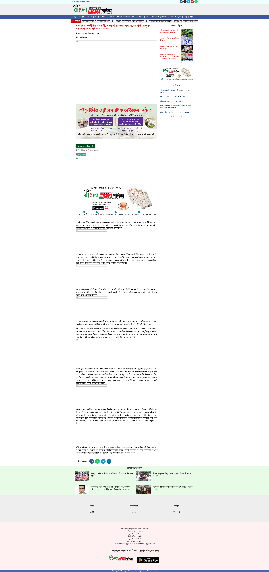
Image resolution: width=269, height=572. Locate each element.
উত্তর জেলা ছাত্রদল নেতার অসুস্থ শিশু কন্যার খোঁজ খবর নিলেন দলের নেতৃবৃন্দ (159, 21)
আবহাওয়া (139, 16)
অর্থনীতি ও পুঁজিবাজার (159, 16)
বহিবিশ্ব (111, 16)
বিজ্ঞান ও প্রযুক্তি (175, 16)
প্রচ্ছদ (74, 16)
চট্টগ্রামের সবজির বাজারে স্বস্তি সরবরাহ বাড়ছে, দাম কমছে (169, 31)
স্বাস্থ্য (185, 16)
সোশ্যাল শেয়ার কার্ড (86, 146)
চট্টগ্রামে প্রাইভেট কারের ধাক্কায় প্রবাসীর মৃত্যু (114, 21)
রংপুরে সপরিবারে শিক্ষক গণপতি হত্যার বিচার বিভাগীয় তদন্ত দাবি (112, 474)
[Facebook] (181, 1)
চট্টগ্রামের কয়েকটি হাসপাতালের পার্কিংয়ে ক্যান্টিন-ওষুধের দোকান (172, 488)
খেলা (147, 16)
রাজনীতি (89, 16)
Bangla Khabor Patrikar (129, 571)
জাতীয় (81, 16)
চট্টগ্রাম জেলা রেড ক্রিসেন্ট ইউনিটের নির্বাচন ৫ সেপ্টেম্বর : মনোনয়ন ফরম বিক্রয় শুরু (169, 56)
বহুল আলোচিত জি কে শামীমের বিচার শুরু (169, 39)
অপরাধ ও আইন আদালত (125, 16)
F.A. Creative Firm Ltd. (150, 571)
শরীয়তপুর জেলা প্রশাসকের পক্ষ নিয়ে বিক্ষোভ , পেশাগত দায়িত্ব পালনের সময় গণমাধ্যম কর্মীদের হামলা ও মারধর (110, 488)
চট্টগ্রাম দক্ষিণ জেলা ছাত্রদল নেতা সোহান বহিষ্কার (174, 112)
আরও (192, 16)
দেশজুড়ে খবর (100, 16)
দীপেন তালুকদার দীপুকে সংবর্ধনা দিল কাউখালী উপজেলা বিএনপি (172, 474)
